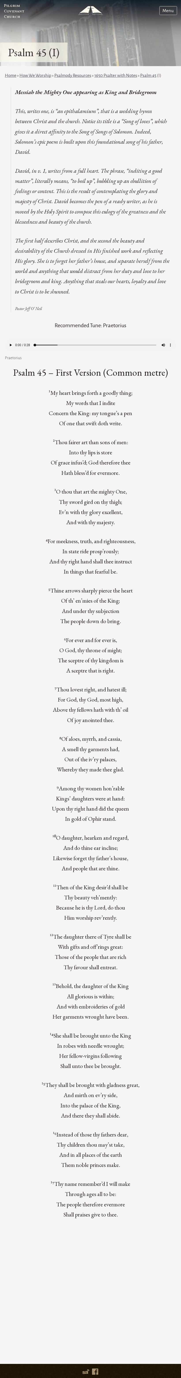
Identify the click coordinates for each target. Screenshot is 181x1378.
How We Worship (35, 75)
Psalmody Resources (72, 75)
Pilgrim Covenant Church (14, 11)
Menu (168, 10)
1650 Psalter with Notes (115, 75)
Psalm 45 (148, 75)
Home (10, 75)
